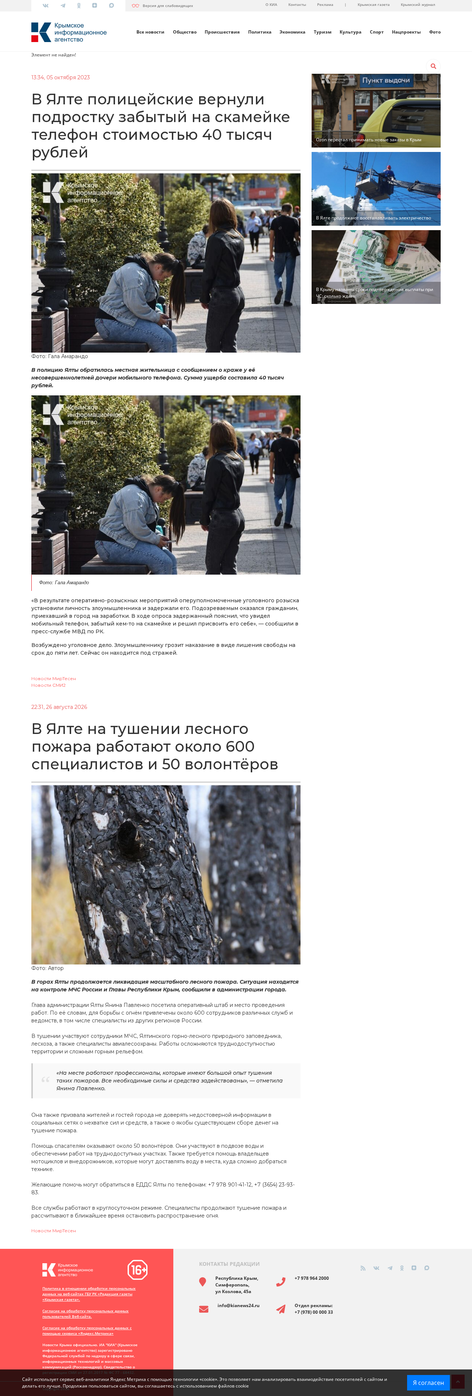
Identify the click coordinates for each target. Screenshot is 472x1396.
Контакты (297, 4)
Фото (435, 32)
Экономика (292, 32)
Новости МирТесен (53, 678)
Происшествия (222, 32)
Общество (185, 32)
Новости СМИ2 (48, 685)
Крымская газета (374, 4)
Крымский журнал (418, 4)
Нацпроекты (406, 32)
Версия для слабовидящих (168, 5)
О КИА (271, 4)
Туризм (323, 32)
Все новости (150, 32)
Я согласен (428, 1383)
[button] (433, 66)
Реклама (325, 4)
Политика (259, 32)
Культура (350, 32)
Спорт (377, 32)
